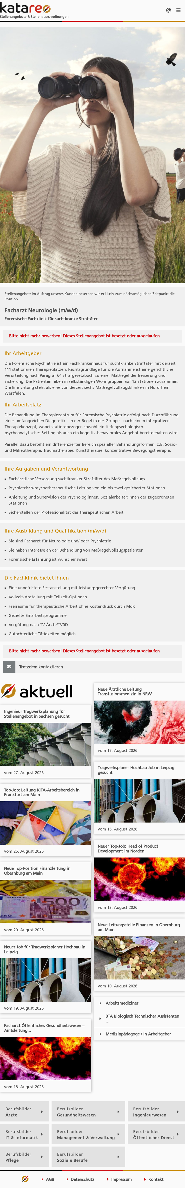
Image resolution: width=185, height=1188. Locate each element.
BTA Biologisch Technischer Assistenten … (142, 1018)
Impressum (121, 1179)
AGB (49, 1179)
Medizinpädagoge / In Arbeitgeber (138, 1034)
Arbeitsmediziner (122, 1003)
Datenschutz (82, 1179)
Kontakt (155, 1179)
